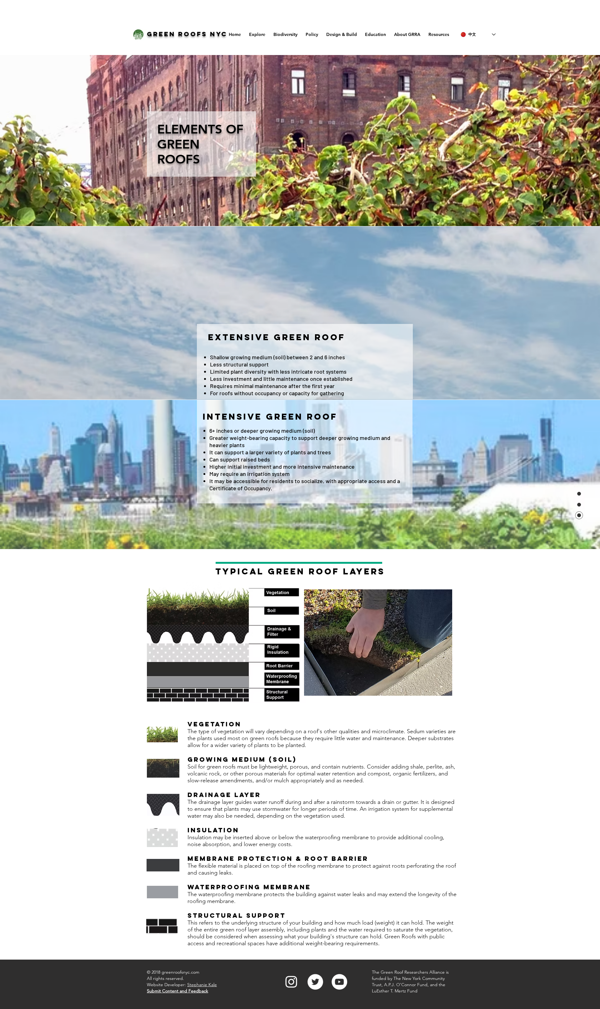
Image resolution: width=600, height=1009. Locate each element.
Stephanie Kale (202, 984)
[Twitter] (315, 982)
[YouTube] (339, 982)
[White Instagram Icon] (291, 982)
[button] (341, 32)
